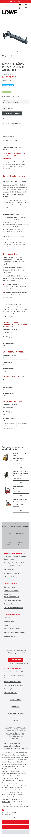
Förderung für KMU (10, 692)
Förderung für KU (10, 689)
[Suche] (8, 7)
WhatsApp (13, 577)
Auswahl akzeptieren (15, 832)
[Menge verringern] (11, 108)
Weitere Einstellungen (9, 817)
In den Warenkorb (13, 113)
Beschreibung (8, 136)
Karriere (6, 625)
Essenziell (8, 810)
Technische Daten (10, 140)
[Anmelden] (7, 4)
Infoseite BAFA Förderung (12, 681)
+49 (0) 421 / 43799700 (14, 563)
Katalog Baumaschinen (12, 629)
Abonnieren (16, 659)
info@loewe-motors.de (12, 573)
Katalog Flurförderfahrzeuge (13, 632)
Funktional (8, 814)
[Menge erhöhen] (8, 108)
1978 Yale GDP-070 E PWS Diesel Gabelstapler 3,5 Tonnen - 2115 (20, 457)
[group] (7, 457)
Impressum (6, 801)
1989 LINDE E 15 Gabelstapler (18, 488)
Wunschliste (10, 119)
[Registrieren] (14, 4)
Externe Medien (10, 812)
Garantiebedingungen (11, 591)
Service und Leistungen (12, 604)
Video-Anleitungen (10, 636)
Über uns (7, 618)
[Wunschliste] (14, 7)
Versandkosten (17, 123)
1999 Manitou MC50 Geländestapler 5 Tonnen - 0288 (20, 502)
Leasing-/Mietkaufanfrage (12, 600)
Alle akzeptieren (15, 822)
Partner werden (9, 621)
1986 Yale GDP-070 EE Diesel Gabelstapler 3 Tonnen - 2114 (20, 473)
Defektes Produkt (10, 587)
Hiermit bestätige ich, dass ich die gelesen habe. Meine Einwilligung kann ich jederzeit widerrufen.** (16, 652)
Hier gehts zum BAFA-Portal (13, 685)
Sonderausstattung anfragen (13, 607)
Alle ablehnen (15, 827)
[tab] (8, 136)
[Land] (20, 4)
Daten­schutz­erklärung (21, 806)
